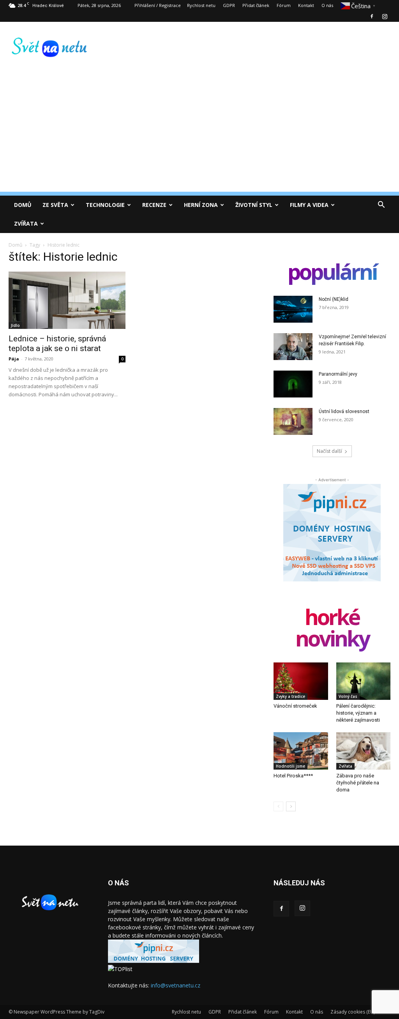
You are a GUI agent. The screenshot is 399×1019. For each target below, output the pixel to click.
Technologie (105, 204)
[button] (381, 205)
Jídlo (15, 325)
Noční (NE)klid (333, 299)
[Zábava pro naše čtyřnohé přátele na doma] (363, 751)
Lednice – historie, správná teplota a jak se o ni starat (57, 343)
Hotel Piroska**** (293, 776)
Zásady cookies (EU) (352, 1011)
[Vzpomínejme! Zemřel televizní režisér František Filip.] (293, 346)
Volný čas (348, 696)
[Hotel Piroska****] (301, 751)
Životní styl (253, 204)
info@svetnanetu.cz (175, 985)
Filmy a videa (309, 204)
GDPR (229, 5)
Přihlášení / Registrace (157, 5)
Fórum (284, 5)
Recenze (154, 204)
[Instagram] (384, 16)
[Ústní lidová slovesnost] (293, 421)
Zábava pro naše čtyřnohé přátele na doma (357, 783)
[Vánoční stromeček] (301, 681)
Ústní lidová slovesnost (344, 411)
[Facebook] (372, 16)
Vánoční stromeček (295, 706)
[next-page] (291, 806)
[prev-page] (278, 806)
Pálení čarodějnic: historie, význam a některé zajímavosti (358, 713)
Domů (23, 204)
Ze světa (55, 204)
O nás (327, 5)
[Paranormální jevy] (293, 384)
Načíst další (329, 451)
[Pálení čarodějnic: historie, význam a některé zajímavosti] (363, 681)
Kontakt (306, 5)
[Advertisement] (199, 137)
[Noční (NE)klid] (293, 309)
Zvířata (26, 223)
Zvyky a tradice (290, 696)
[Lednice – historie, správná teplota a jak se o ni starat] (67, 300)
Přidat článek (255, 5)
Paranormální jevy (338, 374)
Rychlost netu (201, 5)
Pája (14, 359)
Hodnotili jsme (290, 766)
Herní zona (201, 204)
